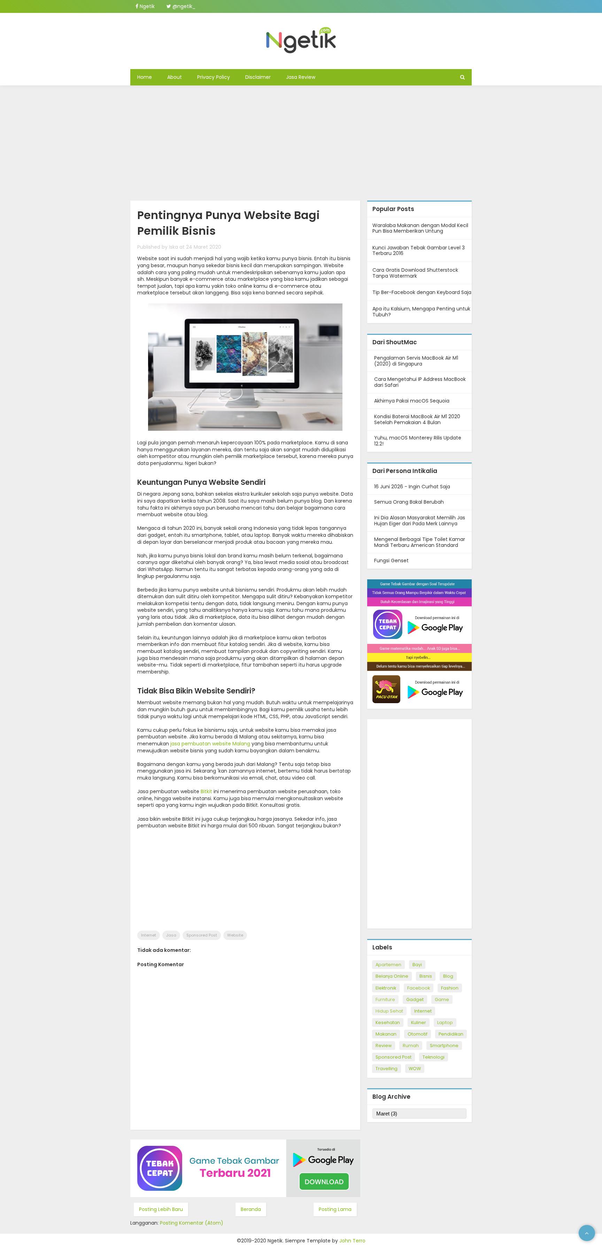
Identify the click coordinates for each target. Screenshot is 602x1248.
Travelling (387, 1069)
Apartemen (388, 965)
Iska (173, 246)
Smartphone (444, 1045)
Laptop (445, 1022)
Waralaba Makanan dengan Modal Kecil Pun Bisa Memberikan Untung (420, 228)
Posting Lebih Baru (161, 1209)
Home (144, 77)
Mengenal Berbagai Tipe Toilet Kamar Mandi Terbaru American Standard (419, 542)
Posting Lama (335, 1209)
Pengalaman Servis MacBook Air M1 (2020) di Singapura (416, 360)
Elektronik (386, 988)
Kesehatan (388, 1022)
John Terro (352, 1240)
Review (384, 1045)
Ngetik (146, 6)
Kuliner (418, 1022)
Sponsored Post (201, 935)
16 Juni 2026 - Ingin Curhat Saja (412, 486)
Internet (148, 935)
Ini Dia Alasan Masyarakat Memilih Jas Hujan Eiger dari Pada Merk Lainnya (419, 520)
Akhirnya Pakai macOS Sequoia (411, 400)
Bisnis (425, 976)
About (174, 77)
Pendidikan (451, 1034)
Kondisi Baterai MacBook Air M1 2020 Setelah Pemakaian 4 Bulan (417, 419)
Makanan (386, 1034)
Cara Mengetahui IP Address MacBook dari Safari (420, 382)
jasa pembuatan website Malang (210, 743)
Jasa (171, 935)
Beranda (251, 1209)
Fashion (449, 988)
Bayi (417, 965)
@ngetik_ (183, 6)
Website (235, 935)
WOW (415, 1069)
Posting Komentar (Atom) (191, 1222)
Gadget (415, 999)
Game (442, 999)
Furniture (385, 999)
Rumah (411, 1045)
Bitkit (206, 791)
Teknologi (434, 1057)
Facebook (418, 988)
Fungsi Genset (391, 560)
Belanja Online (392, 976)
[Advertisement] (301, 141)
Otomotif (417, 1034)
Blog (448, 976)
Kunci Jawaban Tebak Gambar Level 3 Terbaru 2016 (418, 250)
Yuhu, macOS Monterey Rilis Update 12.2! (417, 440)
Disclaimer (258, 77)
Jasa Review (300, 77)
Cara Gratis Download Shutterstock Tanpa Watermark (415, 272)
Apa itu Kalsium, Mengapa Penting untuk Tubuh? (421, 311)
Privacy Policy (213, 77)
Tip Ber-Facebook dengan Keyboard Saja (421, 292)
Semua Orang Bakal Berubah (409, 501)
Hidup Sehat (389, 1011)
